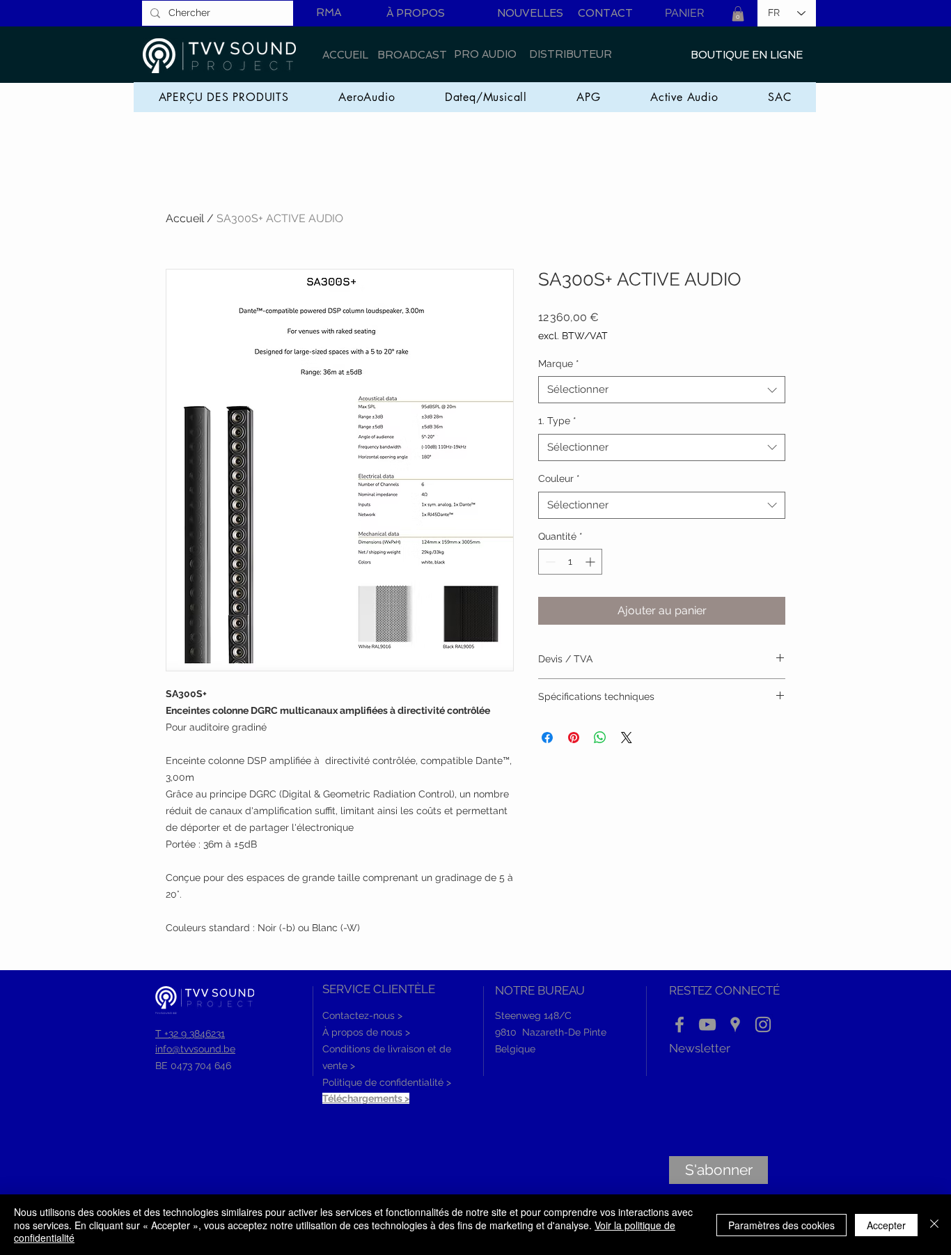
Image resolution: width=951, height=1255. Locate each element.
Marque (558, 363)
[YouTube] (707, 1024)
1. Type (557, 420)
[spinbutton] (570, 561)
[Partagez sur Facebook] (547, 737)
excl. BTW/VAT (573, 335)
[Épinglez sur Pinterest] (573, 737)
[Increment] (591, 561)
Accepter (886, 1225)
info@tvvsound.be (195, 1048)
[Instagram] (763, 1024)
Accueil (185, 218)
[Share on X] (626, 737)
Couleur (559, 478)
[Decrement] (549, 561)
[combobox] (661, 389)
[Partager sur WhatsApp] (600, 737)
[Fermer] (934, 1225)
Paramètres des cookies (781, 1225)
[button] (738, 14)
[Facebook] (679, 1024)
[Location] (735, 1024)
